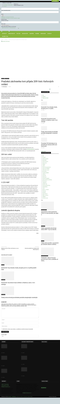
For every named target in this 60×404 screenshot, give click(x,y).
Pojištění (32, 33)
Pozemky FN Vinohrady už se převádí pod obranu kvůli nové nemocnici (49, 145)
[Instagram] (16, 2)
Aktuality (4, 33)
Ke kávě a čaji (45, 197)
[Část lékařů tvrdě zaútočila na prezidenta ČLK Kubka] (30, 346)
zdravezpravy (5, 86)
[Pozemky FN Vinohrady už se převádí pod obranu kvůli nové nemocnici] (50, 140)
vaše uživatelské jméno (5, 10)
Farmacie (44, 190)
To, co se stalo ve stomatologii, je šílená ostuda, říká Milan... (29, 373)
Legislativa (44, 182)
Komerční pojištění (45, 178)
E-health (3, 264)
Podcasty (44, 175)
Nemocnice (44, 162)
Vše (43, 95)
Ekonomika (3, 294)
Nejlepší (43, 96)
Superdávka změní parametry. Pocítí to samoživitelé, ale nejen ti (49, 213)
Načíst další (43, 151)
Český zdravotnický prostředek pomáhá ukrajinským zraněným (19, 297)
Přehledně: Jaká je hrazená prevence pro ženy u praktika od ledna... (49, 259)
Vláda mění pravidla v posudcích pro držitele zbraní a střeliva (50, 243)
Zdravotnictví (11, 33)
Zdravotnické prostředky (47, 179)
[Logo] (5, 31)
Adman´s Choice (45, 189)
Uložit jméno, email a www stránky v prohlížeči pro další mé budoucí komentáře (18, 329)
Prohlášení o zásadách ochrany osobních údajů (10, 18)
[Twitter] (12, 89)
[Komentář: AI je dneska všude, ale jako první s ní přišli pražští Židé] (20, 261)
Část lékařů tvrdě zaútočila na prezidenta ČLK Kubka (29, 350)
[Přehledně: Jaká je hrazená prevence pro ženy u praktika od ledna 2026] (50, 252)
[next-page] (2, 300)
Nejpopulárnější (45, 97)
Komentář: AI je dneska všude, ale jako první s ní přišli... (49, 107)
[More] (23, 89)
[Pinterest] (15, 89)
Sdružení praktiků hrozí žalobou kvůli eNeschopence (32, 249)
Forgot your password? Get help (7, 16)
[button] (57, 32)
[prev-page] (1, 300)
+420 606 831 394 (5, 385)
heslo (2, 14)
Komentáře (3, 279)
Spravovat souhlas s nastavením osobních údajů (24, 396)
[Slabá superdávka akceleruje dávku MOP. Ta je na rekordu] (50, 222)
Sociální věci (25, 33)
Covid (43, 188)
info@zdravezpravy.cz (5, 386)
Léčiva (43, 165)
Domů (2, 39)
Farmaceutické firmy (46, 185)
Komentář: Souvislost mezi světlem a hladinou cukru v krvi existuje (49, 120)
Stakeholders (44, 186)
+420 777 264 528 (4, 384)
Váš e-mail (3, 23)
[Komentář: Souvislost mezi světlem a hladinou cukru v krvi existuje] (20, 275)
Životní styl (44, 181)
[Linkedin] (20, 89)
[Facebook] (15, 2)
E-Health (49, 33)
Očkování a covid (45, 169)
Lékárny (43, 174)
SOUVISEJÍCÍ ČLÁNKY (6, 255)
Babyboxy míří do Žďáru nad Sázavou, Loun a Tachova (10, 249)
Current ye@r (4, 334)
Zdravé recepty (45, 158)
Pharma (37, 33)
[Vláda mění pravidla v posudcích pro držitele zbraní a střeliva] (50, 237)
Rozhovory (43, 33)
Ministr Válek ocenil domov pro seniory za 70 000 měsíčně (29, 362)
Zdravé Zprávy (45, 161)
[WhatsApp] (17, 89)
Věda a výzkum (45, 195)
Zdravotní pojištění (45, 168)
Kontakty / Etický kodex (8, 4)
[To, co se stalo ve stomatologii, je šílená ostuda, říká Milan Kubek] (30, 369)
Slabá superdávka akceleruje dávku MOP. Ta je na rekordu (48, 228)
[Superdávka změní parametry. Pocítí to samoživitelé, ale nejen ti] (50, 206)
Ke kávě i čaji (5, 36)
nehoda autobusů (30, 149)
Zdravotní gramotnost (46, 167)
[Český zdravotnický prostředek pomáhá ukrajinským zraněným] (20, 290)
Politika (18, 33)
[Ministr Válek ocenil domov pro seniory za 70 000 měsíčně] (30, 358)
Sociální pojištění (45, 172)
